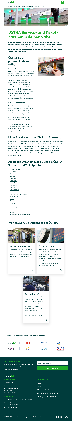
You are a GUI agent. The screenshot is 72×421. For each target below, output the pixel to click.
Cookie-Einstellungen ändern (42, 417)
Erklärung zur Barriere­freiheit (46, 397)
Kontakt (39, 386)
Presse (39, 383)
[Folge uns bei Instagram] (62, 417)
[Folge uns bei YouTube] (66, 417)
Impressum (28, 417)
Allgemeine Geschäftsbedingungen (48, 393)
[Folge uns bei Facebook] (57, 417)
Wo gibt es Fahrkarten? (27, 6)
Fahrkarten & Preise (15, 6)
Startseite (6, 6)
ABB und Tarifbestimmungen (46, 390)
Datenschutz (20, 417)
